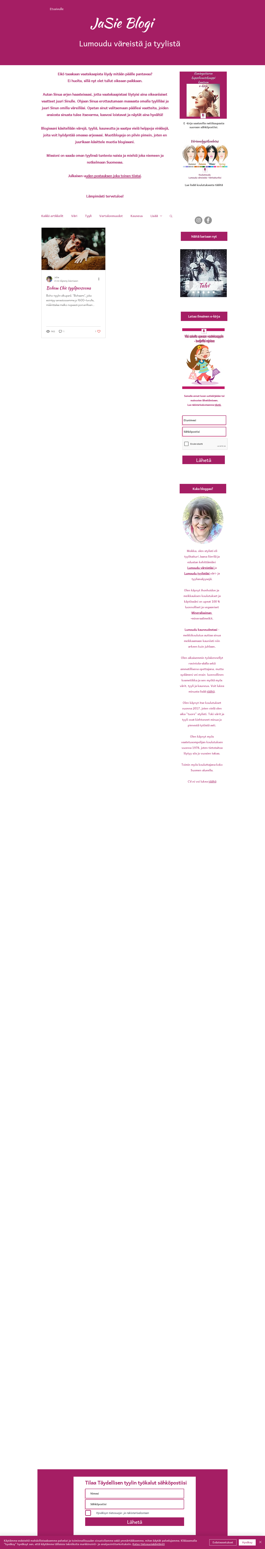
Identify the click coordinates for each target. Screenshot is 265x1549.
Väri (74, 216)
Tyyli (88, 216)
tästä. (218, 405)
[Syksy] (209, 292)
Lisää (154, 216)
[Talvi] (203, 292)
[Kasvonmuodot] (214, 292)
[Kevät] (198, 292)
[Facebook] (208, 220)
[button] (171, 216)
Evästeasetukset (223, 1542)
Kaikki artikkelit (52, 216)
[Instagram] (198, 220)
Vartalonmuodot (111, 216)
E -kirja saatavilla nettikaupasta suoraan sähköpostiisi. (204, 125)
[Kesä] (193, 292)
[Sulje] (260, 1542)
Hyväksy (247, 1542)
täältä (211, 691)
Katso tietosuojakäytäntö (148, 1544)
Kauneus (137, 216)
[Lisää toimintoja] (100, 279)
